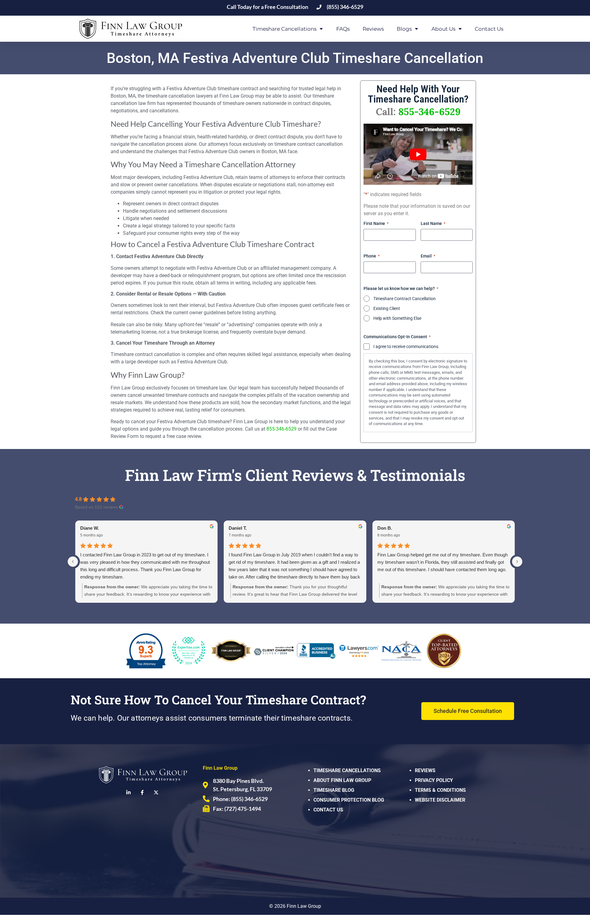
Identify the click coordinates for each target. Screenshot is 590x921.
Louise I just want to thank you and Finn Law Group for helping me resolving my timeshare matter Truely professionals (150, 562)
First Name (376, 223)
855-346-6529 (281, 429)
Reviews (373, 29)
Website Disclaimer (440, 800)
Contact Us (489, 29)
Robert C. (95, 528)
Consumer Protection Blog (348, 800)
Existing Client (386, 308)
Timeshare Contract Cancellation (404, 298)
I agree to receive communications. (406, 346)
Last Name (433, 223)
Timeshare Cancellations (347, 770)
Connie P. (392, 528)
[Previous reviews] (73, 561)
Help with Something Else (397, 318)
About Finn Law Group (342, 780)
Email (428, 255)
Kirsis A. (242, 528)
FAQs (343, 29)
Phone (372, 255)
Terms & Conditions (440, 790)
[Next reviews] (517, 561)
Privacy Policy (434, 780)
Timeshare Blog (333, 790)
